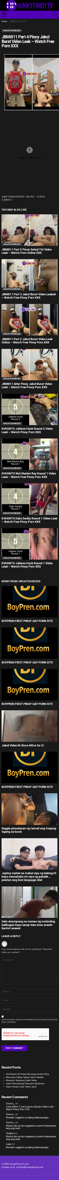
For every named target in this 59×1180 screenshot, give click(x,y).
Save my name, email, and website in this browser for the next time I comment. (29, 1020)
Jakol (41, 196)
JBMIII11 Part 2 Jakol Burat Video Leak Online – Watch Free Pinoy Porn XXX (27, 340)
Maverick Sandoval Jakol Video (21, 1080)
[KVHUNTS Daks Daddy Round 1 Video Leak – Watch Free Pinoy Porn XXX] (29, 499)
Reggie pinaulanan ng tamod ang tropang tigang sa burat (29, 830)
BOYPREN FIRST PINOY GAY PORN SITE (27, 621)
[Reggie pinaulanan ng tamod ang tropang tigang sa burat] (29, 809)
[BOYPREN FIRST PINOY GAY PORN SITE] (29, 601)
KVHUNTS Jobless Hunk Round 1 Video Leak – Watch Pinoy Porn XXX (27, 564)
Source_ (10, 1103)
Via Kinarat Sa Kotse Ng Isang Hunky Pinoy (27, 1074)
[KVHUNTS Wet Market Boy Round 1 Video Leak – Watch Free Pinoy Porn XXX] (29, 454)
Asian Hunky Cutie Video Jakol (21, 1086)
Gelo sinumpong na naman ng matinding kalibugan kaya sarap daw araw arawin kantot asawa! (28, 925)
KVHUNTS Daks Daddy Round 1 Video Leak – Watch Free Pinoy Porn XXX (29, 520)
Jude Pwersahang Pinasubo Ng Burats (25, 1083)
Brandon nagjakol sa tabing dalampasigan (27, 1117)
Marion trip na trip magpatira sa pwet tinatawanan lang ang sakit (31, 1127)
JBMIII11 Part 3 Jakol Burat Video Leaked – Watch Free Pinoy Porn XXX (29, 295)
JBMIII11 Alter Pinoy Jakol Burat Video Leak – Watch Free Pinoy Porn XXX (27, 385)
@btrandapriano (14, 196)
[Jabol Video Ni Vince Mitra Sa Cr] (29, 726)
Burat (31, 196)
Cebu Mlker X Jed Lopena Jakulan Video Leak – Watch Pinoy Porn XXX (30, 1108)
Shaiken (10, 1133)
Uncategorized (12, 244)
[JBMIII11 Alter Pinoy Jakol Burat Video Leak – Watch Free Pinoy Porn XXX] (29, 364)
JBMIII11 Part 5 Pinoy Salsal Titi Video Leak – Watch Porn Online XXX (27, 251)
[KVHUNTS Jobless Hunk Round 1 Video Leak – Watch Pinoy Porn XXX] (29, 543)
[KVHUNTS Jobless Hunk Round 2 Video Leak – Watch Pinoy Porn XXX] (29, 409)
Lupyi (8, 1144)
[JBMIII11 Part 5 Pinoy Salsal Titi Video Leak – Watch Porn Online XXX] (29, 230)
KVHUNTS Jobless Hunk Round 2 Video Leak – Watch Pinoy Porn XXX (27, 430)
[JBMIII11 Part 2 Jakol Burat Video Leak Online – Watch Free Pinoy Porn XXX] (29, 319)
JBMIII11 (8, 200)
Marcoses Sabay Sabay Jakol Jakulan (25, 1077)
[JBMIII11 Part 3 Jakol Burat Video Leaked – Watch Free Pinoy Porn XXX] (29, 275)
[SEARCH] (54, 15)
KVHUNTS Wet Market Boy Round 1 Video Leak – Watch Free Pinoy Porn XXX (29, 475)
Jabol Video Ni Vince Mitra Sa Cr (23, 745)
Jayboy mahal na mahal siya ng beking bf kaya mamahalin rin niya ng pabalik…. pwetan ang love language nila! (29, 876)
